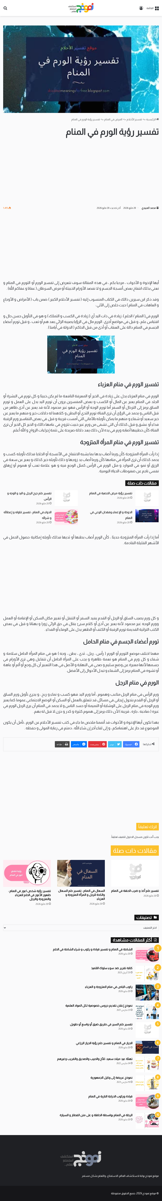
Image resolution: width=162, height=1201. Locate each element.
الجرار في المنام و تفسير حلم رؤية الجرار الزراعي (104, 1043)
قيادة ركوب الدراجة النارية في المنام (110, 1096)
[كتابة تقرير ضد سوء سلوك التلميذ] (147, 974)
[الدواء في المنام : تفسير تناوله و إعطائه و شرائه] (66, 517)
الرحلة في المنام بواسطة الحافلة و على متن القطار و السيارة (96, 1115)
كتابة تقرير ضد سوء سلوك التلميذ (111, 968)
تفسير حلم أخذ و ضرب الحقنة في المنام (135, 890)
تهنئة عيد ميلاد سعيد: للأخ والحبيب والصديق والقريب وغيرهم (94, 1058)
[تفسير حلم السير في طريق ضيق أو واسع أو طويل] (147, 1030)
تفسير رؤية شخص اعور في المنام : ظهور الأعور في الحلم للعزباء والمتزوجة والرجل (29, 895)
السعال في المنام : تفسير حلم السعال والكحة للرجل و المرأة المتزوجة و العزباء (81, 894)
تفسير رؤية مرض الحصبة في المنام (110, 493)
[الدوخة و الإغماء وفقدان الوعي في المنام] (147, 515)
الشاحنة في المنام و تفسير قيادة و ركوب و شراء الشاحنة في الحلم (92, 949)
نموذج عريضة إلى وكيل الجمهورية (111, 1077)
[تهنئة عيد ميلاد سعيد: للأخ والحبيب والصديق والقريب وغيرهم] (147, 1064)
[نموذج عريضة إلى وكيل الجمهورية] (147, 1083)
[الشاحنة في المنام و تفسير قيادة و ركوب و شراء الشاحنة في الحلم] (147, 955)
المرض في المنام (113, 119)
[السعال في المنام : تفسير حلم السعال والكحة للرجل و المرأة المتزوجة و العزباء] (81, 873)
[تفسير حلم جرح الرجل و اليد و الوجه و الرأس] (66, 498)
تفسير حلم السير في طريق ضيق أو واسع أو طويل (101, 1024)
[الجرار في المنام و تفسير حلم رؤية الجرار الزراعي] (147, 1047)
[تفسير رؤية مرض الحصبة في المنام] (147, 498)
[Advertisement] (81, 171)
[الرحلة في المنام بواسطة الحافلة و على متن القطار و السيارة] (147, 1121)
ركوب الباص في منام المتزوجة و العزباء (108, 986)
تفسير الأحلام (134, 119)
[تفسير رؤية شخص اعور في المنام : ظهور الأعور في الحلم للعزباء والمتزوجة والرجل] (27, 873)
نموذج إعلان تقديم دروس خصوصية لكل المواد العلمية (98, 1005)
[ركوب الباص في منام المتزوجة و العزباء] (147, 992)
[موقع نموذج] (81, 8)
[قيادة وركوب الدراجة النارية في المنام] (147, 1102)
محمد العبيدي (149, 207)
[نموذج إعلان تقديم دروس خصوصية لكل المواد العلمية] (147, 1011)
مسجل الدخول (134, 836)
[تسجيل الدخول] (141, 9)
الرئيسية (151, 119)
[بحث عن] (5, 9)
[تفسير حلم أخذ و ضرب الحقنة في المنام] (135, 873)
